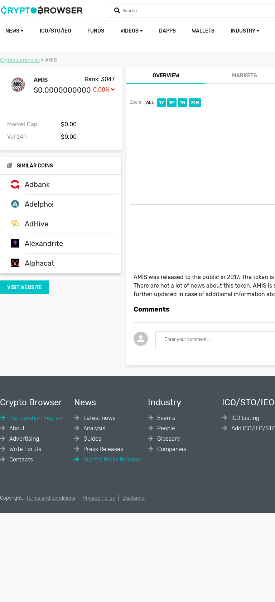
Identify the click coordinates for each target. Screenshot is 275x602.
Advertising (23, 438)
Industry (243, 31)
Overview (166, 75)
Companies (171, 449)
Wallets (203, 31)
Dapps (167, 31)
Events (165, 418)
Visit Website (24, 287)
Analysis (93, 428)
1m (172, 102)
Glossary (168, 438)
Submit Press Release (111, 459)
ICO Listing (244, 418)
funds (95, 31)
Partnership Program (36, 418)
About (16, 428)
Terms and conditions (50, 498)
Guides (91, 438)
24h (194, 102)
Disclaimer (134, 498)
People (165, 428)
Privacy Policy (99, 498)
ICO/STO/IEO (55, 31)
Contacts (20, 459)
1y (161, 102)
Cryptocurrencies (20, 60)
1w (182, 102)
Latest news (99, 418)
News (12, 31)
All (150, 102)
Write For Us (24, 449)
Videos (130, 31)
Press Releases (102, 449)
